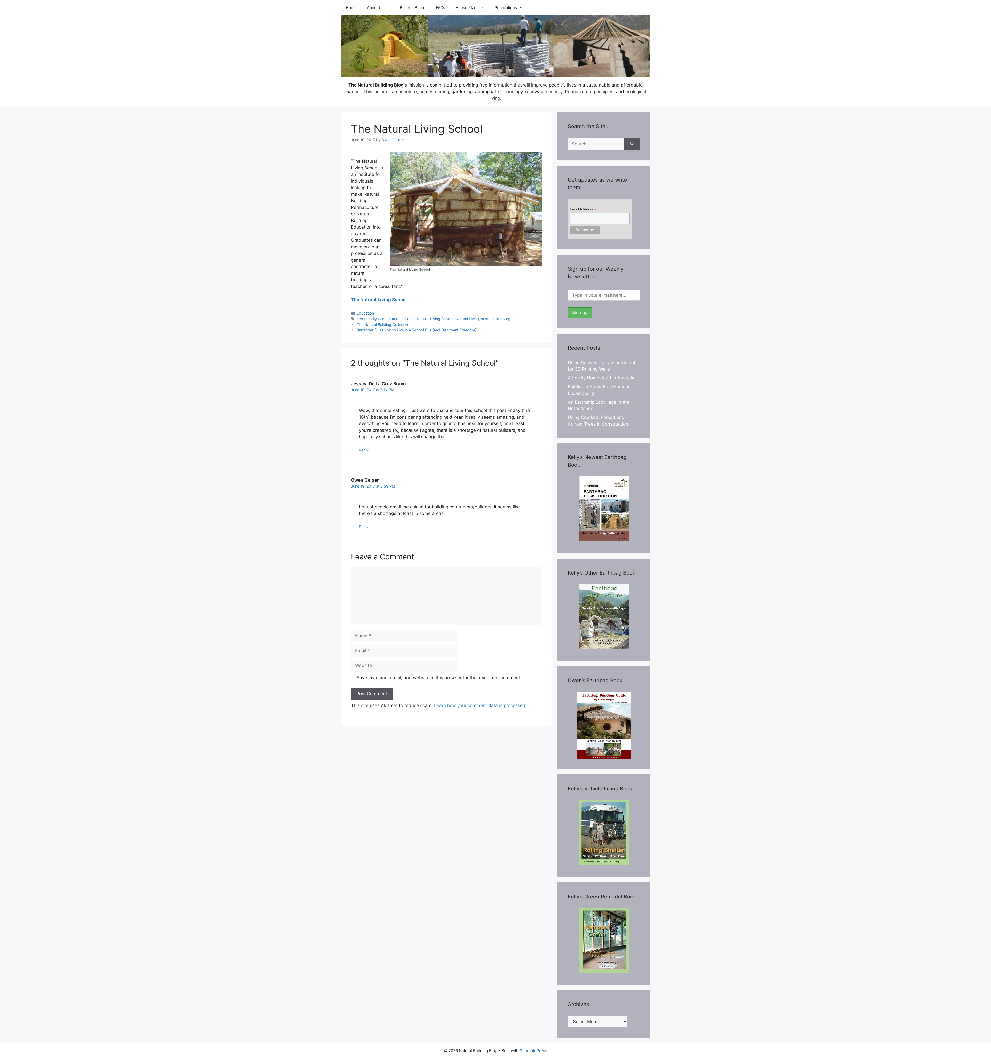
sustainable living (495, 319)
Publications (505, 7)
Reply (364, 450)
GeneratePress (533, 1050)
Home (351, 7)
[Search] (632, 144)
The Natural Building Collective (383, 324)
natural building (402, 319)
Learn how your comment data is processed (479, 705)
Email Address (583, 209)
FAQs (440, 7)
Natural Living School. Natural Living (448, 319)
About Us (375, 7)
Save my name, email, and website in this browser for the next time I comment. (439, 677)
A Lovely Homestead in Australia (602, 377)
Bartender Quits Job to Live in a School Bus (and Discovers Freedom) (416, 330)
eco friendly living (372, 319)
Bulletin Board (413, 7)
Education (365, 313)
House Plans (466, 7)
